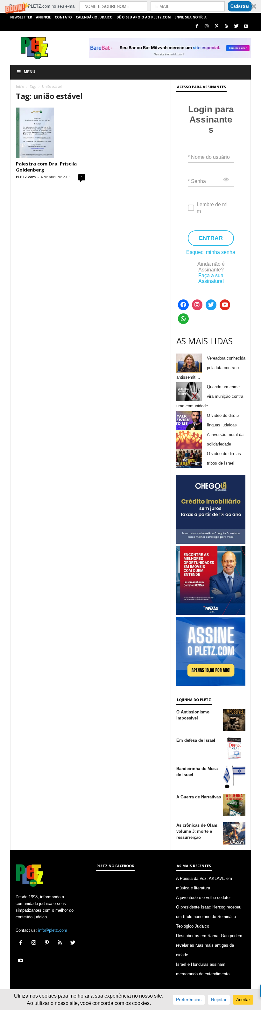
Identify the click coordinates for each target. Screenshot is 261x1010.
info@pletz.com (52, 930)
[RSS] (226, 26)
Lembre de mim (212, 208)
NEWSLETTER (21, 17)
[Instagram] (206, 26)
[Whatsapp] (183, 319)
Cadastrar (239, 6)
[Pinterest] (216, 26)
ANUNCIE (43, 17)
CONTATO (63, 17)
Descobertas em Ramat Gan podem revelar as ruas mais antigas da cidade (209, 945)
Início (20, 86)
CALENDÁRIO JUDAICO (94, 17)
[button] (130, 6)
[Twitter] (236, 26)
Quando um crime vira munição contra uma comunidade (209, 396)
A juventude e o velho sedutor (203, 897)
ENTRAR (211, 238)
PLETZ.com (26, 176)
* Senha (197, 181)
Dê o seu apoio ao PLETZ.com (143, 17)
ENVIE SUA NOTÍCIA (190, 17)
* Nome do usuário (209, 157)
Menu (29, 72)
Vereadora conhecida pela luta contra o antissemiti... (210, 368)
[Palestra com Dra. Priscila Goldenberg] (50, 133)
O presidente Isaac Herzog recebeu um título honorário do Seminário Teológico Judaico (208, 917)
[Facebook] (197, 26)
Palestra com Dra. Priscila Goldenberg (46, 166)
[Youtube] (246, 26)
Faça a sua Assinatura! (211, 278)
